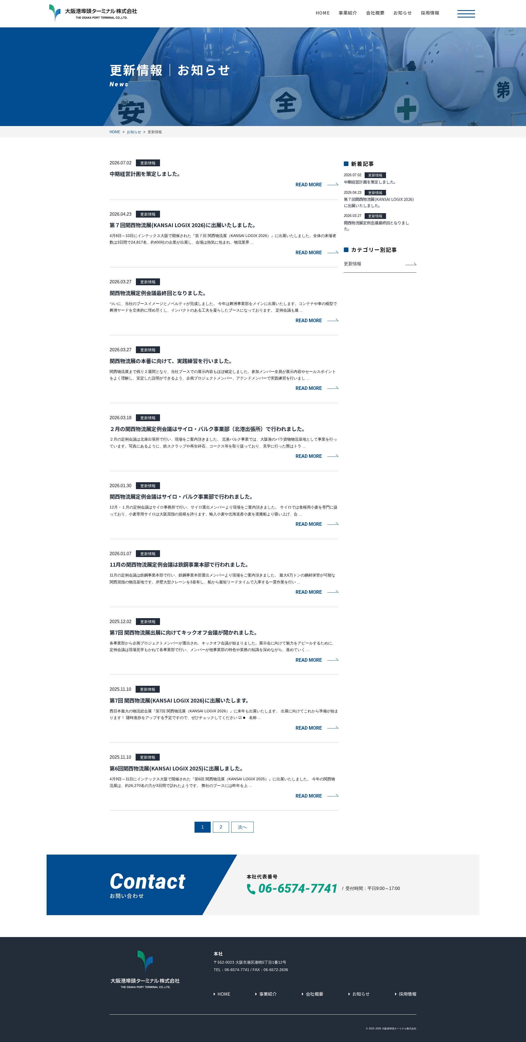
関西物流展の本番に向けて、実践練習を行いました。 (172, 361)
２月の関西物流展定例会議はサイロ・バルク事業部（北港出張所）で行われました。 (208, 429)
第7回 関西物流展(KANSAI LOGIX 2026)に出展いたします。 (180, 700)
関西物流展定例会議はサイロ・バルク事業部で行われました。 (182, 496)
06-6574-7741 (298, 889)
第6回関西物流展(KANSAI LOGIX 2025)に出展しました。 (177, 768)
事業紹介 (348, 12)
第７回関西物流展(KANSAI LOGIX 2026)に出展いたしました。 (184, 225)
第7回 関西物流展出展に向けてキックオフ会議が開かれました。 (184, 632)
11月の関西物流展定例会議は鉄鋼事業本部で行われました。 (180, 564)
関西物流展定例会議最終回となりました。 (159, 293)
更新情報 (148, 163)
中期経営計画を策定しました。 (146, 174)
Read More (309, 184)
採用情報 (430, 12)
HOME (323, 12)
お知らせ (402, 12)
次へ (242, 827)
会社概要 (375, 12)
